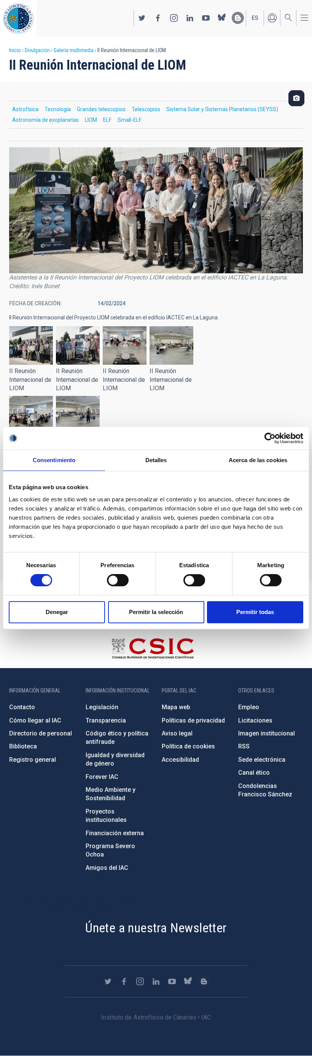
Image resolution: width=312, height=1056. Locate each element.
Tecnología (58, 109)
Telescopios (146, 109)
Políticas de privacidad (193, 720)
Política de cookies (188, 746)
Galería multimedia (74, 50)
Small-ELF (130, 120)
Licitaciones (255, 720)
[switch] (118, 580)
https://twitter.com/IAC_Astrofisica (142, 18)
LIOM (91, 120)
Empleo (248, 707)
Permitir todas (255, 612)
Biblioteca (23, 746)
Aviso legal (177, 733)
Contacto (22, 707)
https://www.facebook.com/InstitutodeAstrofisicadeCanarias (158, 18)
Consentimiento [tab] (54, 460)
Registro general (32, 759)
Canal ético (254, 772)
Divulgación (37, 50)
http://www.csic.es (152, 648)
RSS (244, 746)
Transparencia (106, 720)
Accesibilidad (180, 759)
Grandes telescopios (101, 109)
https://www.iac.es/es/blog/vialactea (238, 18)
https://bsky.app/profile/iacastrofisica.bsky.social (222, 18)
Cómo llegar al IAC (35, 720)
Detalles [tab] (156, 460)
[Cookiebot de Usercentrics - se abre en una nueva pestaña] (270, 438)
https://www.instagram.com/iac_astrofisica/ (174, 18)
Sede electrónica (261, 759)
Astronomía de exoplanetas (45, 120)
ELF (107, 120)
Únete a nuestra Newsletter (155, 927)
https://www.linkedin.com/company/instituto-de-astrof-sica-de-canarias (190, 18)
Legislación (102, 707)
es (255, 18)
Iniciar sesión (272, 18)
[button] (31, 345)
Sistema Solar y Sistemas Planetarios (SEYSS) (222, 109)
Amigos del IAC (107, 867)
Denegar (57, 612)
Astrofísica (25, 109)
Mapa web (176, 707)
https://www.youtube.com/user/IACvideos (206, 18)
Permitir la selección (156, 612)
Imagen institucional (266, 733)
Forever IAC (102, 776)
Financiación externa (115, 833)
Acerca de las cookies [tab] (258, 460)
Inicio (15, 50)
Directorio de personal (40, 733)
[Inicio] (18, 18)
